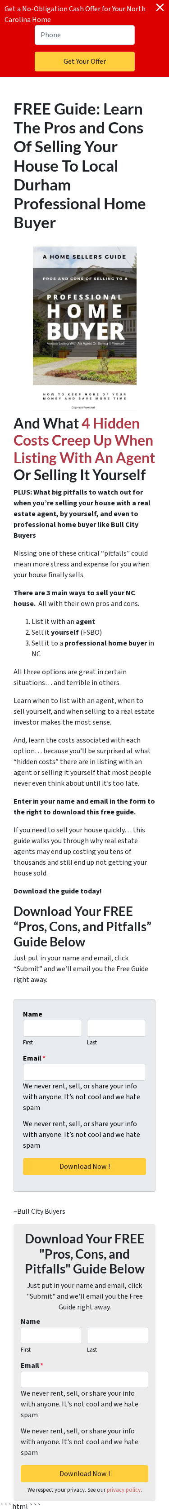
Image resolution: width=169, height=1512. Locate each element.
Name (32, 1014)
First (28, 1043)
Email (34, 1058)
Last (92, 1043)
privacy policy (124, 1490)
